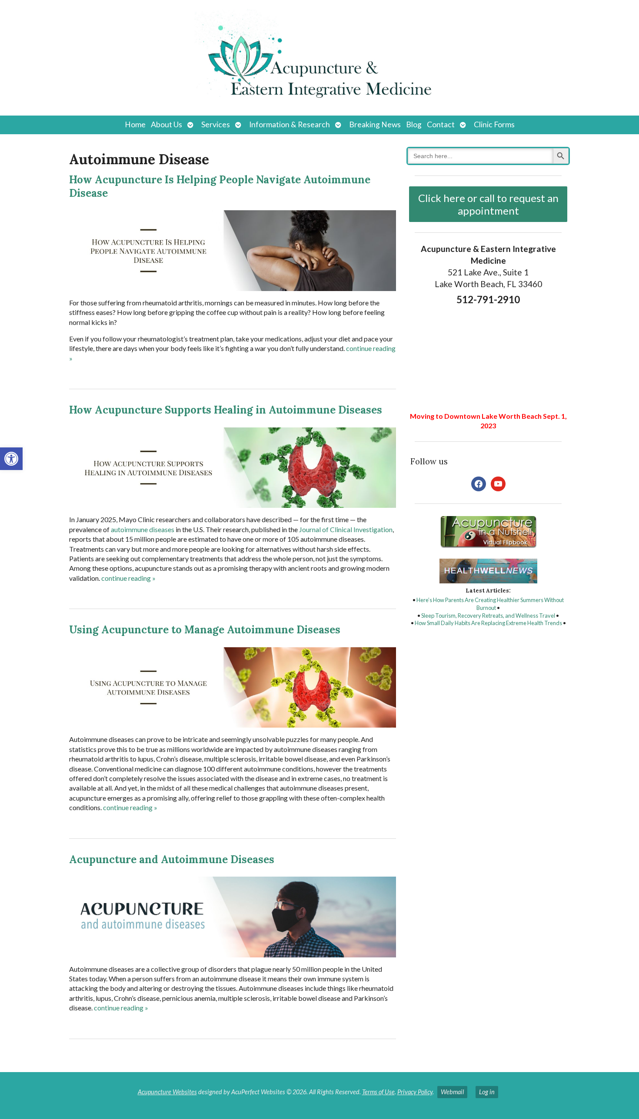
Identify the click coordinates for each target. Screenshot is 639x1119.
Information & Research (289, 124)
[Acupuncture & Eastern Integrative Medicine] (319, 58)
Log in (487, 1092)
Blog (414, 124)
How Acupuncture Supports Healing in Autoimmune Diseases (225, 410)
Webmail (452, 1092)
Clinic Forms (494, 124)
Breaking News (375, 124)
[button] (11, 458)
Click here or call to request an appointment (488, 204)
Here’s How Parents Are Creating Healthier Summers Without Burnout (490, 603)
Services (215, 124)
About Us (166, 124)
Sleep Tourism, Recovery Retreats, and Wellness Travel (488, 615)
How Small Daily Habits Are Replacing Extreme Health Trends (488, 622)
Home (135, 124)
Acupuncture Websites (167, 1092)
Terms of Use (378, 1092)
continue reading (128, 578)
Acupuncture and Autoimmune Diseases (171, 859)
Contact (441, 124)
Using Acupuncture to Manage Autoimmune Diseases (204, 629)
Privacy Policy (415, 1092)
